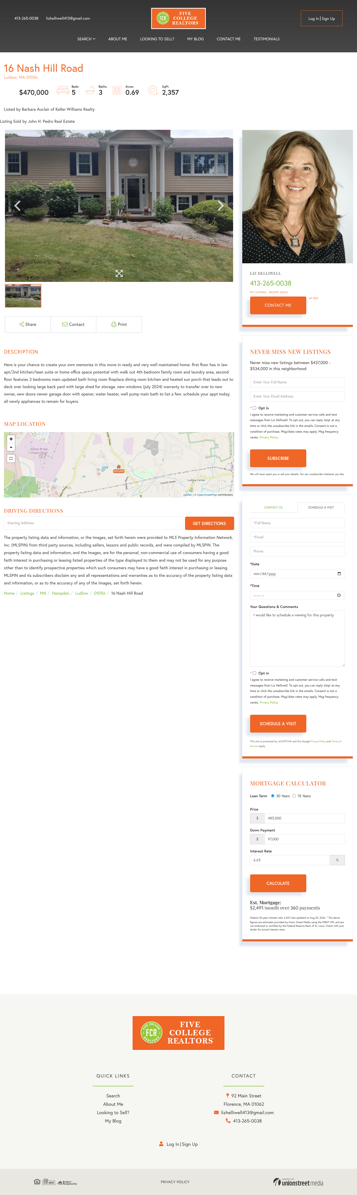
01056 (99, 593)
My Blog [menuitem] (195, 38)
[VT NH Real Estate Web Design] (298, 1182)
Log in (313, 18)
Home (9, 593)
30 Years (283, 796)
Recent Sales (278, 292)
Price (254, 809)
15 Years (304, 796)
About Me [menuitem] (113, 1104)
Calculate (278, 883)
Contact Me (278, 305)
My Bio (313, 298)
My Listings (258, 292)
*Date (255, 564)
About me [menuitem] (117, 38)
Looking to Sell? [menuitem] (157, 38)
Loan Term (258, 796)
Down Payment (262, 830)
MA (43, 593)
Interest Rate (261, 851)
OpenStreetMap (207, 494)
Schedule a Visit (321, 508)
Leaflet (187, 494)
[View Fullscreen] (11, 458)
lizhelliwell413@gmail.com (68, 18)
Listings (27, 593)
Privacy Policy (269, 437)
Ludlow (81, 593)
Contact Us (273, 508)
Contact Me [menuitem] (229, 38)
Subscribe (278, 458)
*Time (255, 585)
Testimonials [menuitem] (267, 38)
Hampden (60, 593)
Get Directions (209, 523)
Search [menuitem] (84, 38)
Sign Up (328, 18)
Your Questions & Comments (274, 606)
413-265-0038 (26, 18)
